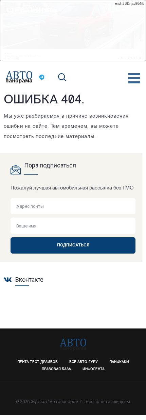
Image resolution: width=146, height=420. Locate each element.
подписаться (73, 245)
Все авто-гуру (83, 362)
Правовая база (56, 369)
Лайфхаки (119, 362)
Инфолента (94, 369)
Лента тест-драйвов (37, 362)
